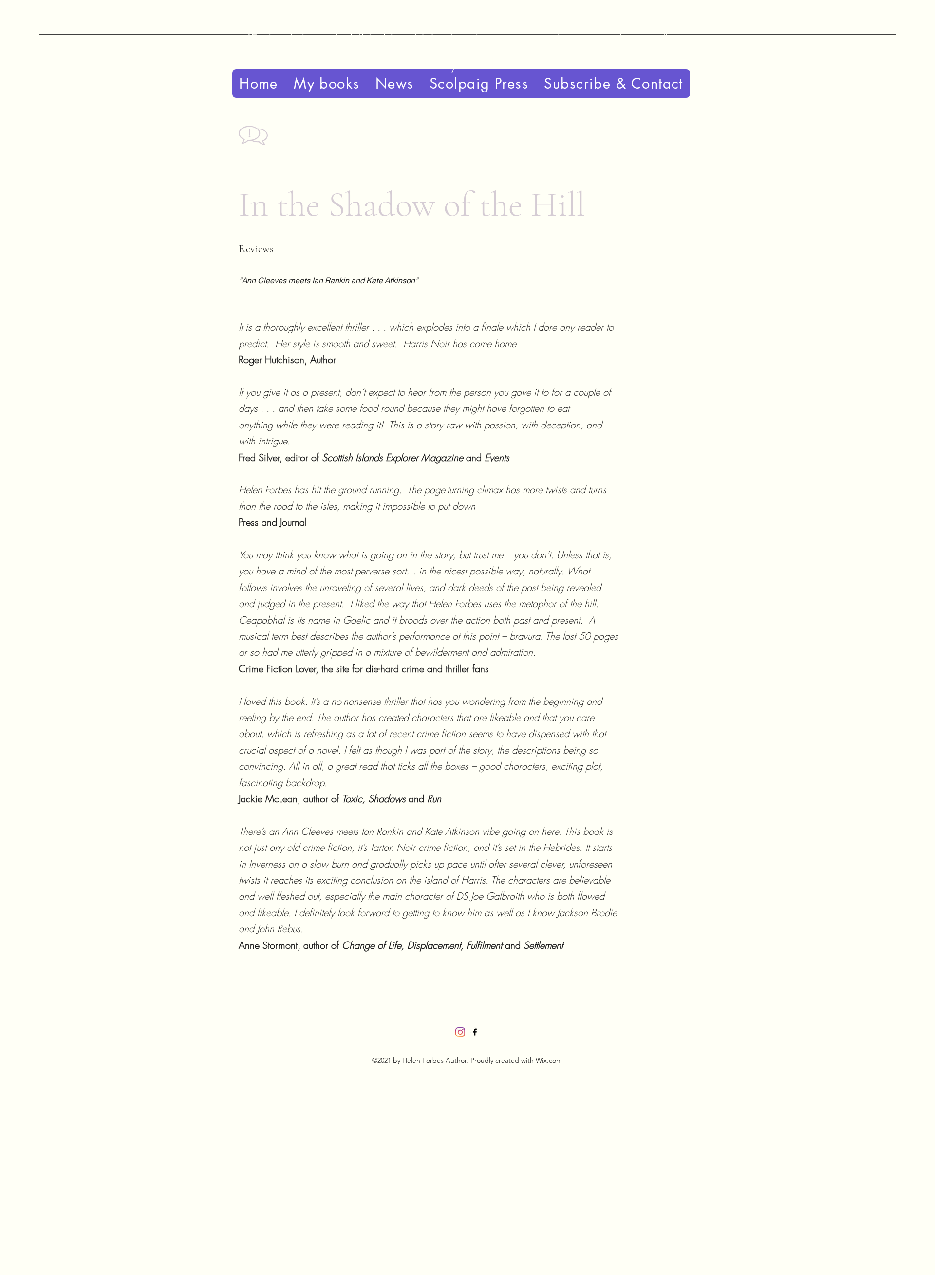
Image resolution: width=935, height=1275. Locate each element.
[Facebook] (475, 1032)
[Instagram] (460, 1032)
